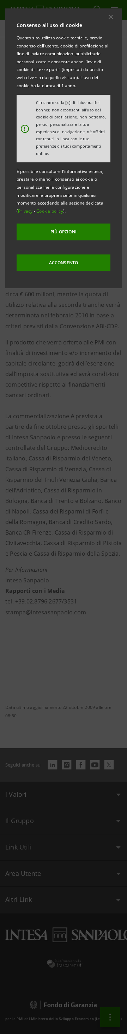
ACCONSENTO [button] (63, 263)
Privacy (26, 211)
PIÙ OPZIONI (63, 232)
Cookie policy (49, 211)
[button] (111, 17)
